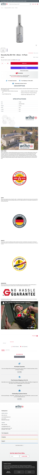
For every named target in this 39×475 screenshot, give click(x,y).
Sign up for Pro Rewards (15, 76)
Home (2, 7)
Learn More (19, 371)
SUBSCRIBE (24, 456)
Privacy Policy (7, 468)
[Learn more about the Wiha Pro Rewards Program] (19, 73)
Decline (29, 472)
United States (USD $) (19, 445)
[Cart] (37, 4)
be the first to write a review (19, 356)
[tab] (15, 346)
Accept (19, 472)
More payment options (24, 70)
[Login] (35, 4)
